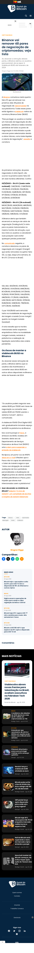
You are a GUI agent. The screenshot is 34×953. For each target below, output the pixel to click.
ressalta (26, 139)
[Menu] (30, 16)
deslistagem (5, 520)
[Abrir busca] (26, 16)
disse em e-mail (8, 457)
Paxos (21, 433)
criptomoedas (20, 106)
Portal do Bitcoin (17, 8)
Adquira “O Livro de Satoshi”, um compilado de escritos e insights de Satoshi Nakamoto (16, 494)
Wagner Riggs (17, 550)
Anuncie (17, 905)
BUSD (18, 517)
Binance (6, 97)
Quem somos (17, 893)
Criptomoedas (7, 35)
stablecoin (19, 111)
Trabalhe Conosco (17, 909)
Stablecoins (20, 520)
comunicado (9, 243)
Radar (13, 520)
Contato (17, 896)
